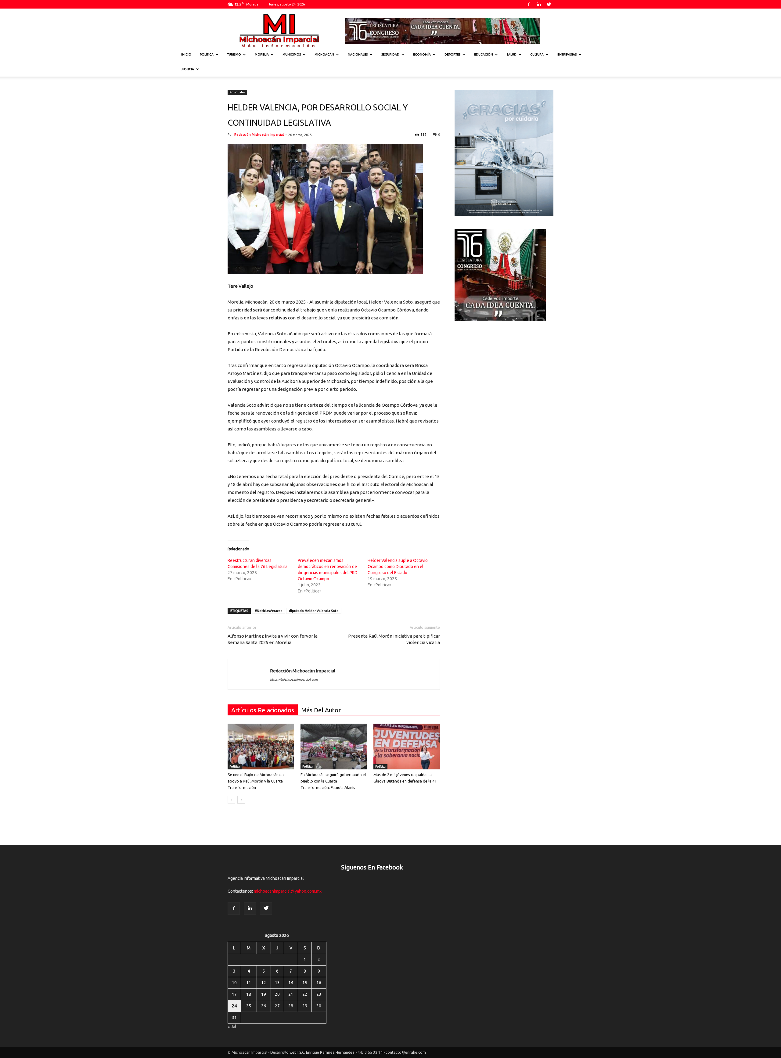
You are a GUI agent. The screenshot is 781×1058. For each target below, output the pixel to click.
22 (304, 994)
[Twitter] (548, 4)
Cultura (537, 54)
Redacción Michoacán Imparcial (259, 134)
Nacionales (358, 54)
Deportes (452, 54)
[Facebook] (528, 4)
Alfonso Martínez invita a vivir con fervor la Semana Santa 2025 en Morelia (273, 639)
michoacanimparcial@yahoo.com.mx (288, 891)
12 (263, 982)
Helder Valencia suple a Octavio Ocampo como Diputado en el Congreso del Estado (398, 566)
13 (277, 982)
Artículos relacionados (262, 710)
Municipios (292, 54)
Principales (237, 92)
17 (234, 994)
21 (290, 994)
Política (207, 54)
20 (277, 994)
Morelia (262, 54)
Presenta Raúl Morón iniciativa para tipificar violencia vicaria (394, 639)
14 (290, 982)
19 (263, 994)
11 (248, 982)
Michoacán (324, 54)
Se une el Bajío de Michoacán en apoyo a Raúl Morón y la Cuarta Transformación (256, 781)
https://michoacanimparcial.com (294, 679)
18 (248, 994)
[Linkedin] (538, 4)
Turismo (234, 54)
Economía (422, 54)
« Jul (232, 1026)
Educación (483, 54)
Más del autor (321, 710)
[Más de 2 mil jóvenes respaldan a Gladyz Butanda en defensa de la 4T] (406, 746)
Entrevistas (567, 54)
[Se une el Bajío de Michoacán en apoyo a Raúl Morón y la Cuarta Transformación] (261, 746)
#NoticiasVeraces (268, 611)
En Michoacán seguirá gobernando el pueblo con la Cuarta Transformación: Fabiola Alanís (333, 781)
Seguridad (390, 54)
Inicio (186, 54)
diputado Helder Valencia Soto (314, 611)
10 (234, 982)
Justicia (187, 69)
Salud (511, 54)
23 (318, 994)
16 (318, 982)
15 (304, 982)
